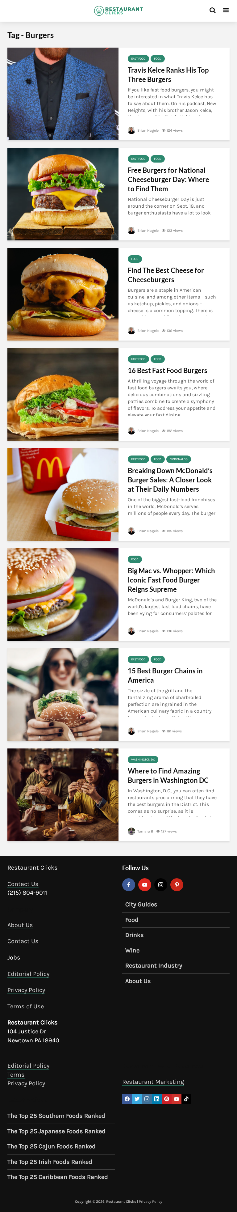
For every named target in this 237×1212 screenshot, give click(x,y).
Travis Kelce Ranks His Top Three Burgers (168, 74)
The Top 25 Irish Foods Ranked (49, 1161)
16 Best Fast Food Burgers (167, 370)
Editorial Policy (28, 973)
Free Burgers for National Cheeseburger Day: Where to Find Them (168, 179)
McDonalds (179, 459)
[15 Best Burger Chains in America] (62, 694)
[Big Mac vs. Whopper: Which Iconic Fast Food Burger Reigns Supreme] (62, 594)
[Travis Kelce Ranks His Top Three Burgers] (62, 93)
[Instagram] (160, 884)
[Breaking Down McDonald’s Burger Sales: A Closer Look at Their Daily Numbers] (62, 494)
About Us (20, 925)
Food (157, 59)
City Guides (141, 904)
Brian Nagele (147, 130)
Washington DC (143, 759)
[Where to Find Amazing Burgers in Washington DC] (62, 794)
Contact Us (23, 884)
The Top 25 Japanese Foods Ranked (56, 1131)
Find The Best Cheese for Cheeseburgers (166, 275)
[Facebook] (128, 884)
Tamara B (144, 831)
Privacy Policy (26, 990)
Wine (132, 950)
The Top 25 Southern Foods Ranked (56, 1115)
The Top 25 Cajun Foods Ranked (51, 1146)
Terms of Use (25, 1006)
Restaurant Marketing (153, 1081)
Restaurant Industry (153, 965)
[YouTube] (144, 884)
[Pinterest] (176, 884)
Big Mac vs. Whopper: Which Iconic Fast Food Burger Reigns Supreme (171, 579)
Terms (16, 1074)
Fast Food (138, 59)
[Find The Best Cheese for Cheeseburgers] (62, 294)
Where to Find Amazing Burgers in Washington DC (168, 775)
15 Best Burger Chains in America (165, 675)
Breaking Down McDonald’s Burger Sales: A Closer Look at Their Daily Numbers (170, 479)
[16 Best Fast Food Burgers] (62, 394)
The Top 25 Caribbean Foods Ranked (57, 1176)
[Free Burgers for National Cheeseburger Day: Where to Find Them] (62, 194)
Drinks (134, 935)
